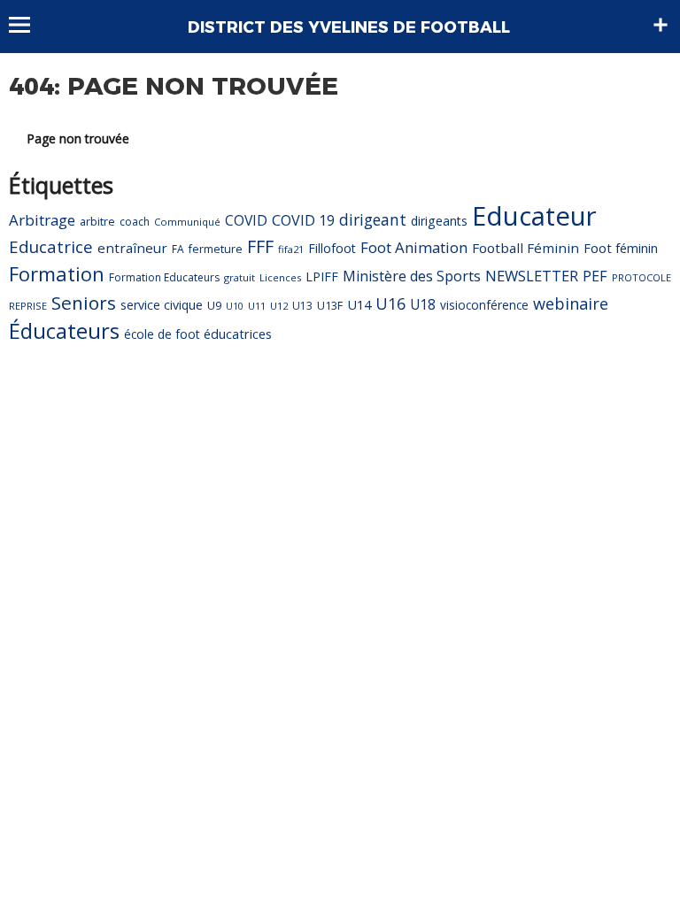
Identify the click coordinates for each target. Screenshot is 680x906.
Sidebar (660, 24)
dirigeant (372, 219)
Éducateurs (64, 330)
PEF (595, 276)
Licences (280, 277)
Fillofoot (332, 248)
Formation (56, 274)
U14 (359, 304)
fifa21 (291, 249)
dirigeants (439, 220)
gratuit (239, 277)
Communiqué (187, 221)
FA (178, 249)
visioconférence (484, 304)
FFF (260, 246)
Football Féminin (525, 248)
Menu (28, 24)
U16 (390, 303)
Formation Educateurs (164, 277)
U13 (302, 305)
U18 (423, 304)
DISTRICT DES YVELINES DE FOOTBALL (349, 27)
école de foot (161, 334)
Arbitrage (42, 220)
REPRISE (28, 305)
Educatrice (51, 246)
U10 (234, 306)
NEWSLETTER (531, 275)
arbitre (97, 221)
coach (135, 221)
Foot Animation (414, 247)
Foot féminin (620, 248)
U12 (279, 305)
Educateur (534, 216)
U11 (257, 305)
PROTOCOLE (641, 277)
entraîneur (132, 248)
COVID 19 (303, 220)
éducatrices (238, 333)
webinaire (570, 303)
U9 (214, 305)
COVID (246, 220)
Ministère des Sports (412, 276)
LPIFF (321, 276)
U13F (330, 305)
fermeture (216, 249)
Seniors (83, 302)
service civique (161, 304)
